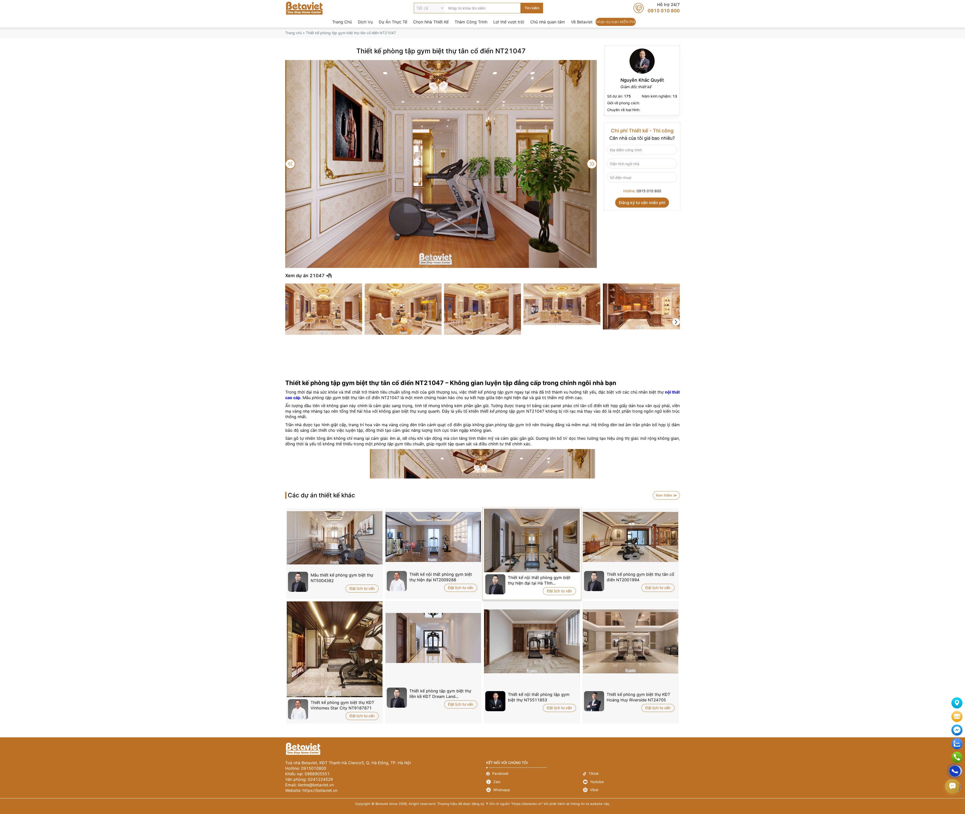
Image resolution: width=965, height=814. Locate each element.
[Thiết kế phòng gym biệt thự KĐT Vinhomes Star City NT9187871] (334, 649)
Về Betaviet (582, 21)
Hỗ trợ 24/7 (657, 8)
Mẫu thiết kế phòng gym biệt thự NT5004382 (342, 577)
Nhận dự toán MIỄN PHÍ (616, 22)
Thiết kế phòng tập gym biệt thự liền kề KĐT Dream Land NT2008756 (440, 693)
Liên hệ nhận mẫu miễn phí (956, 716)
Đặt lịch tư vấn (362, 588)
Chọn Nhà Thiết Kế (431, 21)
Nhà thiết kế (642, 80)
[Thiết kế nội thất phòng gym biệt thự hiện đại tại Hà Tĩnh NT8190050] (532, 540)
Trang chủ (293, 33)
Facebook (534, 774)
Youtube (631, 782)
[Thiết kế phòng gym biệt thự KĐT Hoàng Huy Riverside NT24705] (631, 641)
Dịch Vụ (365, 21)
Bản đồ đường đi (956, 702)
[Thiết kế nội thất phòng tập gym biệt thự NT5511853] (532, 641)
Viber (631, 790)
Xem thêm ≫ (666, 495)
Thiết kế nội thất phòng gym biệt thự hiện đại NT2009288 (440, 577)
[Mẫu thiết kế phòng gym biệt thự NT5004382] (334, 537)
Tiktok (631, 774)
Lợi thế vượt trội (508, 21)
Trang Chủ (342, 21)
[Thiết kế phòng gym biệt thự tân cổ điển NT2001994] (631, 537)
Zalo (534, 782)
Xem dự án (482, 275)
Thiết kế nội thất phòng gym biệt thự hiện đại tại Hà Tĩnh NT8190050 (539, 580)
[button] (676, 322)
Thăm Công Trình (471, 21)
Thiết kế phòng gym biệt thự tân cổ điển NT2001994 (640, 577)
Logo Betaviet (304, 8)
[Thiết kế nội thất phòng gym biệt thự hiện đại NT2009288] (433, 537)
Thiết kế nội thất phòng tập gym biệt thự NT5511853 (538, 697)
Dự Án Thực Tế (393, 21)
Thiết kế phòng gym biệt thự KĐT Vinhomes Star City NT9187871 (342, 705)
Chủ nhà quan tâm (547, 21)
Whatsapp (534, 790)
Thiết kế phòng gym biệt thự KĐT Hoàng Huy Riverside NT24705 (638, 697)
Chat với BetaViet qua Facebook (956, 730)
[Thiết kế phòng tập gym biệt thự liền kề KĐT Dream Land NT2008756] (433, 638)
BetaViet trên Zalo (956, 743)
